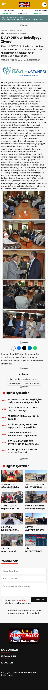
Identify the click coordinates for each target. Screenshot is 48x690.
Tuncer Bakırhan (32, 383)
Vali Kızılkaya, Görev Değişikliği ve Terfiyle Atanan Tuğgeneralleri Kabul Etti (25, 401)
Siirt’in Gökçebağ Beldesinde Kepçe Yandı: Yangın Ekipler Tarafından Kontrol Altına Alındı (24, 426)
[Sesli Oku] (13, 348)
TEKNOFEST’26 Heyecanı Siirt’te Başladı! (23, 417)
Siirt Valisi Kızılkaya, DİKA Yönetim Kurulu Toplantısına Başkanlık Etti (22, 434)
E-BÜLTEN (7, 662)
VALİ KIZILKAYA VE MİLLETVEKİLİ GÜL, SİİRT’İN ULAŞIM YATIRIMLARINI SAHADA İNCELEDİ (23, 409)
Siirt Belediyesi (15, 31)
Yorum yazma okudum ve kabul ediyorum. (18, 601)
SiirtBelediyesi (14, 383)
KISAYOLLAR (8, 656)
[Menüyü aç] (4, 4)
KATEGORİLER (9, 650)
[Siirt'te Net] (24, 4)
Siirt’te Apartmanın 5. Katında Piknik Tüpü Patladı (23, 451)
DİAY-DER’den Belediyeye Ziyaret (23, 379)
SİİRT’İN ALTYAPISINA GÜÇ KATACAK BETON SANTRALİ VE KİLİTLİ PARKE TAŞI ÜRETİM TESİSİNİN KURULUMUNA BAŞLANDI (24, 442)
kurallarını (23, 600)
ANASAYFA (4, 31)
